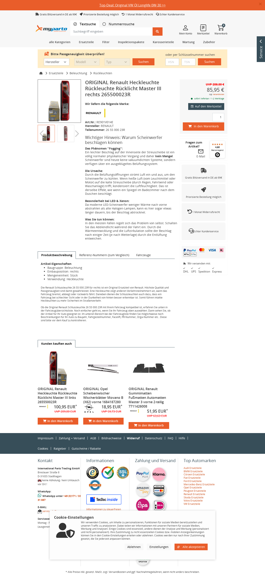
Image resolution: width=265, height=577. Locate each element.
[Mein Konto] (186, 28)
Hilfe (182, 438)
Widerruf (133, 438)
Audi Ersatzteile (193, 468)
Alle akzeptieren (193, 547)
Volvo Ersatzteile (193, 500)
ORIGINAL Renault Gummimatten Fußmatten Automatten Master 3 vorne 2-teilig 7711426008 (147, 398)
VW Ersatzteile (192, 504)
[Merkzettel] (203, 28)
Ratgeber (60, 448)
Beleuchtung (78, 73)
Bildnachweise (111, 438)
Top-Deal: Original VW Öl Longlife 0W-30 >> (132, 5)
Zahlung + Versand (72, 438)
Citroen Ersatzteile (194, 474)
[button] (262, 4)
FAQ (170, 438)
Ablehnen (134, 547)
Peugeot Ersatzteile (195, 491)
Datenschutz (153, 438)
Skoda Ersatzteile (194, 497)
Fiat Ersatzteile (192, 478)
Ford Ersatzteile (193, 481)
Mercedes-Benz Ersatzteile (199, 484)
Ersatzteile (56, 73)
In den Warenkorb (60, 421)
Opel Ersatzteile (193, 487)
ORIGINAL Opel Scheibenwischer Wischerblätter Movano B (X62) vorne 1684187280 (103, 395)
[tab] (84, 24)
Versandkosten (218, 94)
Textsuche (87, 24)
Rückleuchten (102, 73)
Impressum (45, 438)
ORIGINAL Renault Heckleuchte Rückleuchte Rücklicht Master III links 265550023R (57, 395)
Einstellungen (159, 547)
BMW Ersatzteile (193, 471)
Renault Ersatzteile (194, 494)
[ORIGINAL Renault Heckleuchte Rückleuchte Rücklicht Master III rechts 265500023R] (59, 101)
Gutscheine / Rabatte (86, 448)
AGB (93, 438)
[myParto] (51, 27)
